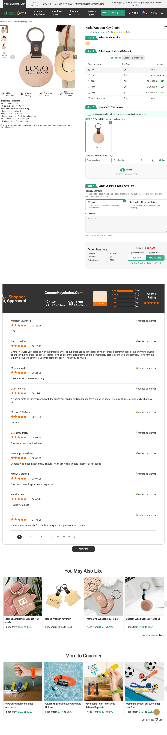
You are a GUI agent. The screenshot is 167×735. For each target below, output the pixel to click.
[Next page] (77, 542)
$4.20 (70, 633)
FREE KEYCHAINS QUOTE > (110, 12)
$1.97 (21, 718)
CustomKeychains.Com (14, 4)
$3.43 (101, 718)
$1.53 (21, 633)
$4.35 (127, 88)
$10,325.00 (150, 93)
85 (54, 542)
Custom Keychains (39, 13)
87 (66, 542)
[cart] (162, 13)
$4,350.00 (151, 88)
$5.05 (127, 76)
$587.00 (151, 248)
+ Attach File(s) (108, 236)
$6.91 (150, 633)
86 (60, 542)
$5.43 (127, 70)
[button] (73, 57)
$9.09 (29, 718)
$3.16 (61, 718)
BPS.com (47, 4)
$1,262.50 (151, 76)
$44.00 (115, 262)
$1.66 (142, 633)
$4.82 (127, 82)
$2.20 (29, 633)
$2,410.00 (151, 82)
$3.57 (150, 718)
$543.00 (152, 70)
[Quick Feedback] (156, 719)
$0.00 (127, 99)
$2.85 (61, 633)
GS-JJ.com (34, 3)
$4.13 (127, 93)
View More (83, 555)
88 (72, 542)
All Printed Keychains (71, 13)
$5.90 (110, 718)
